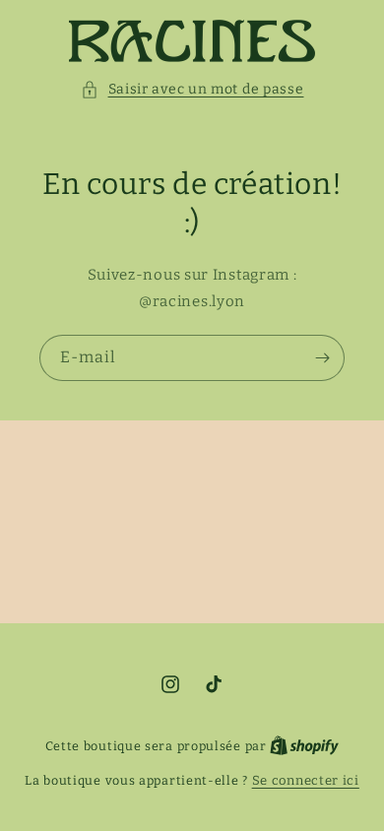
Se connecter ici (305, 780)
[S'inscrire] (322, 358)
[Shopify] (304, 745)
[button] (192, 89)
